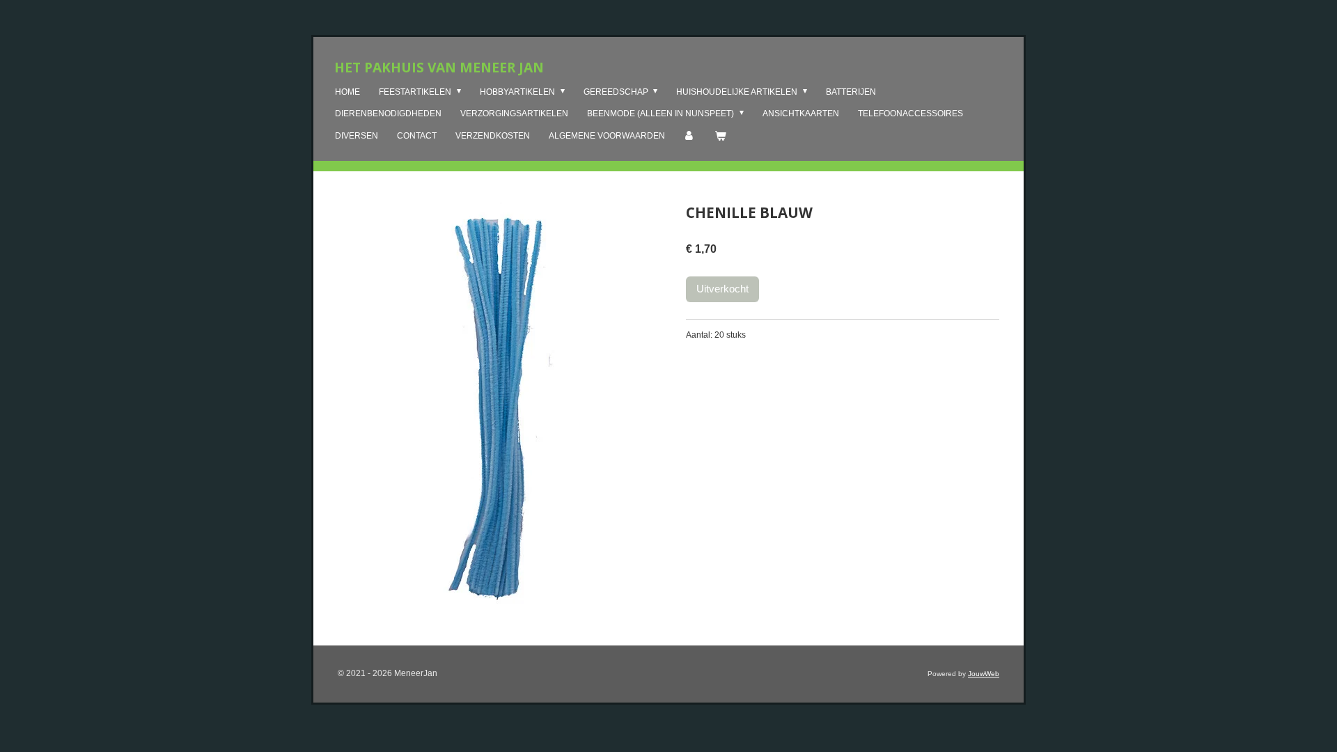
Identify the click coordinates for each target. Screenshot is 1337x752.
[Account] (689, 136)
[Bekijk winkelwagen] (720, 136)
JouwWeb (983, 673)
